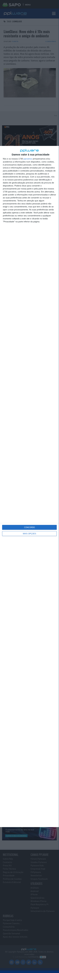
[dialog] (29, 486)
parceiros (28, 159)
